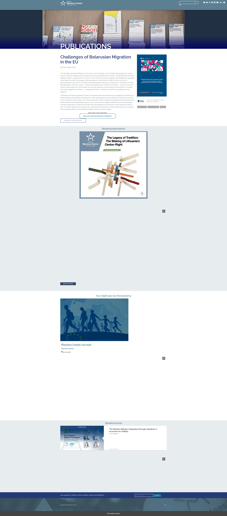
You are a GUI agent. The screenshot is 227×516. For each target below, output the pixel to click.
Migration (162, 107)
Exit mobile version (113, 513)
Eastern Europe (142, 107)
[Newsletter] (204, 3)
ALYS (165, 505)
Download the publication (73, 120)
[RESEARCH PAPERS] (113, 165)
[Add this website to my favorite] (224, 3)
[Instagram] (209, 3)
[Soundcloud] (220, 3)
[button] (163, 211)
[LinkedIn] (214, 3)
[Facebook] (212, 3)
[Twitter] (207, 3)
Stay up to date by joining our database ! (97, 116)
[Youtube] (217, 3)
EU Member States (153, 107)
